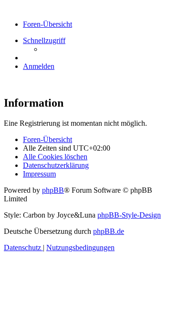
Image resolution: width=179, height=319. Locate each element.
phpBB (53, 190)
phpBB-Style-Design (129, 215)
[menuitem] (38, 66)
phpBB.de (108, 231)
